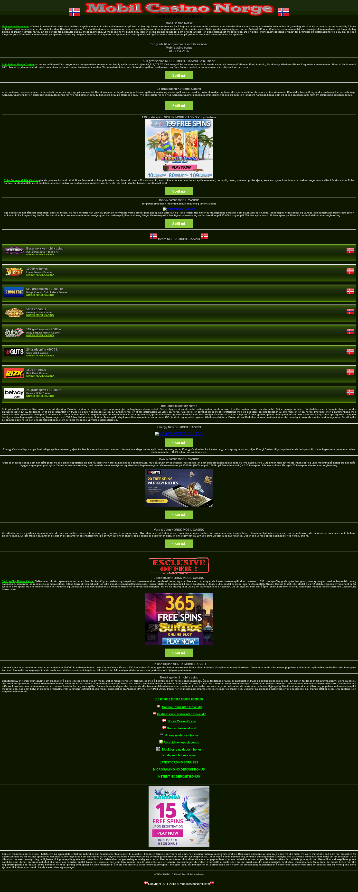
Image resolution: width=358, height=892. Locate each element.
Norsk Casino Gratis (182, 721)
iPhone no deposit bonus (182, 735)
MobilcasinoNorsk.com (15, 26)
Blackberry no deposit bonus (182, 749)
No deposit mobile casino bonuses (179, 699)
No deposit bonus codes (179, 755)
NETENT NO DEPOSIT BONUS (179, 776)
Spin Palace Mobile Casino (18, 64)
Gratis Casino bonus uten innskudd (181, 714)
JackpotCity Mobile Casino (18, 581)
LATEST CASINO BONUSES (179, 762)
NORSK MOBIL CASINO (40, 254)
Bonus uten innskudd (181, 728)
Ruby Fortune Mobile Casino (21, 180)
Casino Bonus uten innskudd (182, 707)
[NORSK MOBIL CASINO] (179, 208)
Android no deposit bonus (181, 742)
